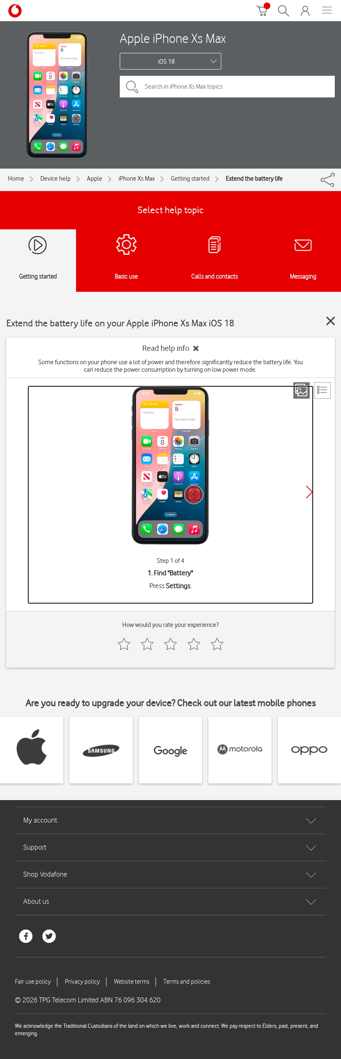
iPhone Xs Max (137, 178)
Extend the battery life (254, 178)
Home (16, 178)
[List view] (322, 390)
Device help (55, 178)
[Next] (309, 492)
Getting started (190, 178)
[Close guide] (330, 321)
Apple (94, 178)
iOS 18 (166, 61)
